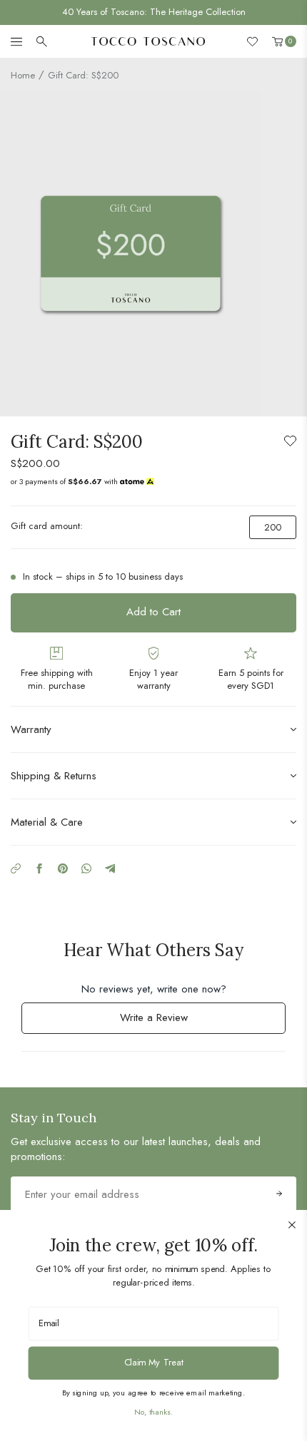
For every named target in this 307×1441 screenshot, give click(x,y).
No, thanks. (153, 1411)
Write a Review (172, 1021)
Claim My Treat (153, 1362)
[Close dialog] (292, 1225)
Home (23, 75)
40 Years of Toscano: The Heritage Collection (154, 12)
